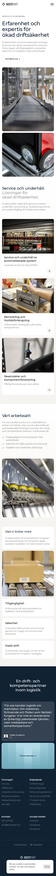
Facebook (35, 829)
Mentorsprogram (11, 796)
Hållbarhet (7, 788)
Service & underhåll (40, 796)
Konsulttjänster (38, 788)
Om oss (5, 784)
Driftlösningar (37, 784)
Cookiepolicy (20, 844)
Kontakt (6, 804)
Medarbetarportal (11, 800)
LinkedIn (34, 820)
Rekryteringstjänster (41, 792)
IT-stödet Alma (37, 800)
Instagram (35, 825)
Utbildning (35, 804)
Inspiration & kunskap (13, 792)
